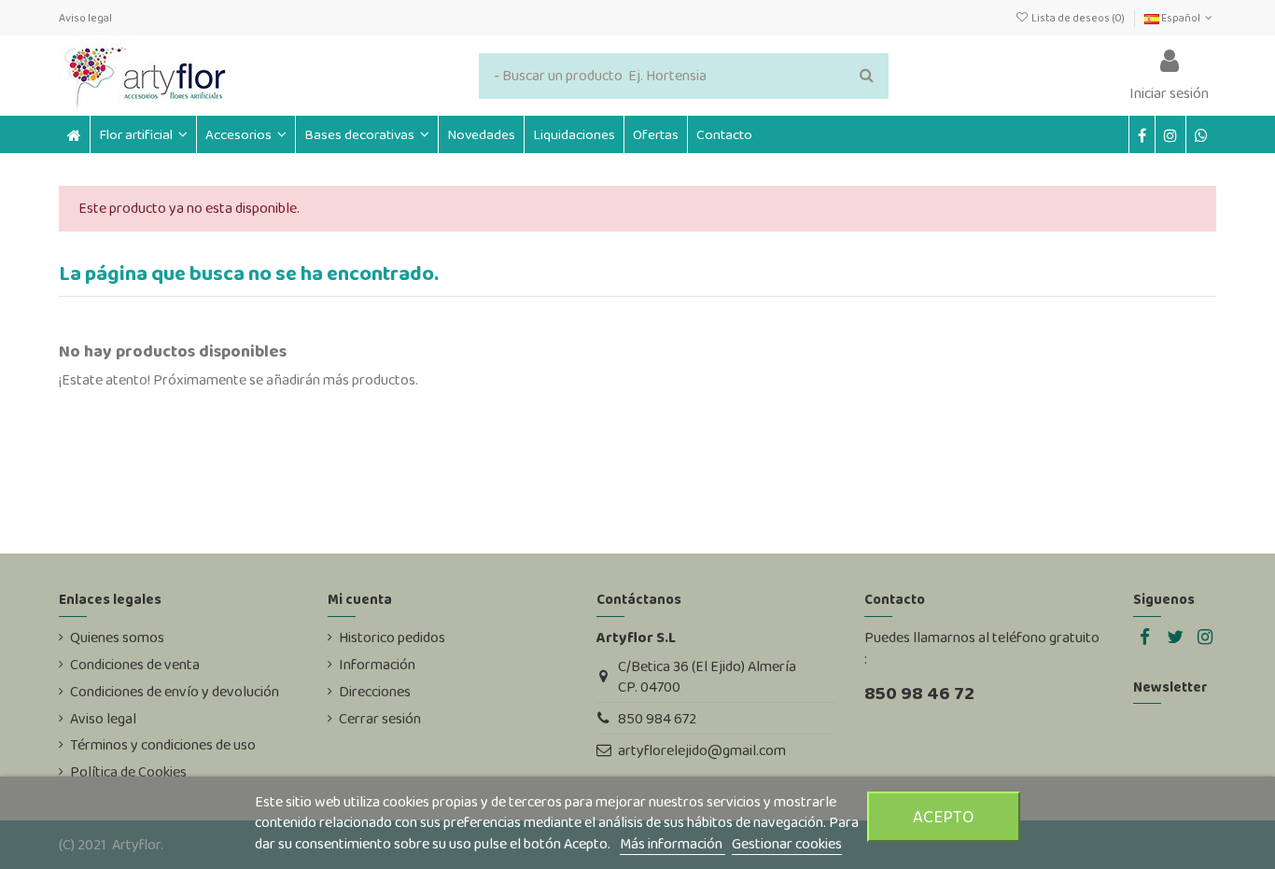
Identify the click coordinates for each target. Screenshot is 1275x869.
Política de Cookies (128, 772)
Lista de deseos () (1078, 17)
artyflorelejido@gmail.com (702, 750)
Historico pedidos (392, 637)
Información (377, 664)
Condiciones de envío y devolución (174, 691)
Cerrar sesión (380, 718)
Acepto (943, 816)
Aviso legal (85, 17)
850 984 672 (657, 718)
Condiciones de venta (135, 664)
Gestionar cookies (787, 843)
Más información (672, 843)
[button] (245, 134)
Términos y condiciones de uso (163, 745)
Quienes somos (117, 637)
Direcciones (375, 691)
